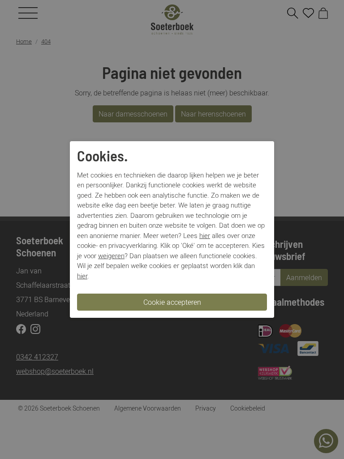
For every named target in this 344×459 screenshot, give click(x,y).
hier (204, 235)
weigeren (111, 255)
